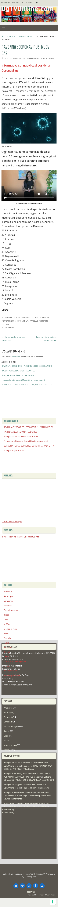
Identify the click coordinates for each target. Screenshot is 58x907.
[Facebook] (35, 885)
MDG (6, 58)
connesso (16, 356)
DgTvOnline (44, 318)
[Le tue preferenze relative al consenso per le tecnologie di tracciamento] (53, 902)
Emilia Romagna (25, 36)
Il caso (6, 615)
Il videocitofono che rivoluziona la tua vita (20, 537)
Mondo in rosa (10, 629)
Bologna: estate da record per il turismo (18, 375)
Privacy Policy (8, 809)
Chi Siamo (5, 3)
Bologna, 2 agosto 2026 (14, 450)
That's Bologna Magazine (15, 661)
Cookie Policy (8, 812)
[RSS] (29, 885)
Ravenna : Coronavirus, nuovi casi (13, 338)
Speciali (7, 652)
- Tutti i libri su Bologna (12, 521)
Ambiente (8, 591)
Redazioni (11, 36)
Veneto (7, 666)
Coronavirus (24, 318)
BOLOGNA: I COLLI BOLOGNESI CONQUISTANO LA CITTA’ (26, 384)
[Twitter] (22, 885)
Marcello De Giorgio (38, 321)
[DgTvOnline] (15, 885)
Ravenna (5, 324)
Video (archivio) (10, 670)
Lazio (6, 619)
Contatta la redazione (22, 3)
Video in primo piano (13, 675)
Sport (6, 657)
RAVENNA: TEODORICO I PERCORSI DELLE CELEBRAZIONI (26, 366)
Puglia (6, 643)
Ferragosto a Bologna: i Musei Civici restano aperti (23, 380)
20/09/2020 (17, 58)
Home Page (30, 892)
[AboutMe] (42, 885)
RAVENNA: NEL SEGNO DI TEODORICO (18, 371)
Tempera (41, 895)
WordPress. (50, 895)
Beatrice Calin (11, 318)
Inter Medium (23, 321)
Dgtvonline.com (8, 321)
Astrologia (8, 596)
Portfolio (7, 638)
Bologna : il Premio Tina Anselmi (35, 788)
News (42, 58)
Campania (8, 601)
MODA (7, 624)
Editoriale (8, 605)
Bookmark (9, 328)
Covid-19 (34, 318)
